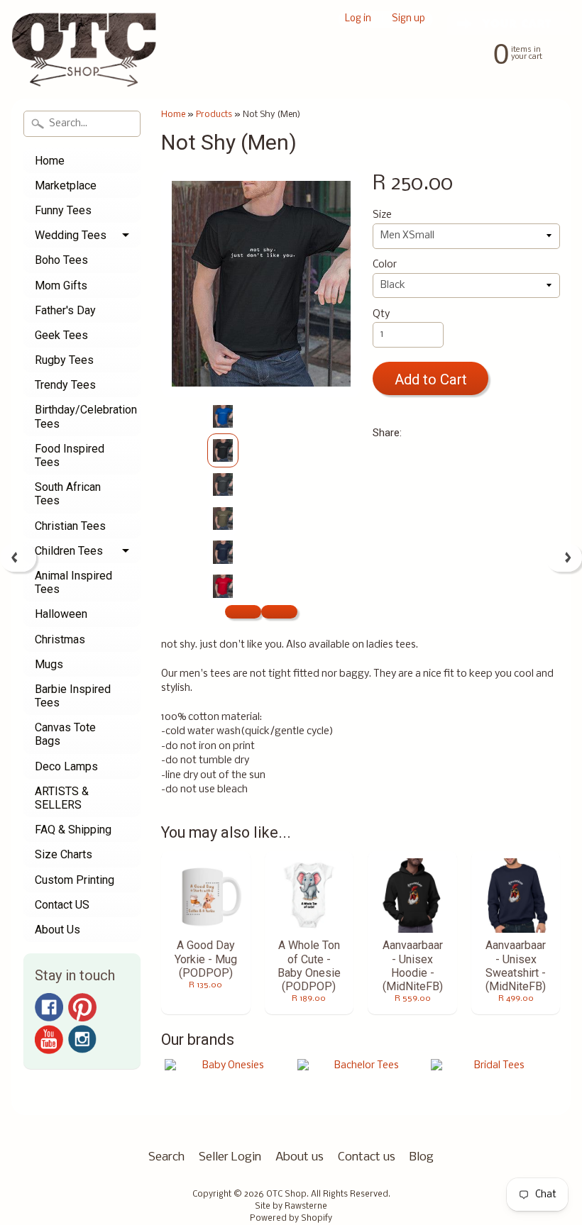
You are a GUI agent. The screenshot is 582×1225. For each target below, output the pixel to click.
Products (214, 114)
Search (166, 1157)
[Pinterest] (82, 1007)
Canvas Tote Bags (65, 734)
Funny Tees (63, 210)
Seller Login (230, 1157)
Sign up (408, 19)
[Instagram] (82, 1039)
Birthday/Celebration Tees (86, 416)
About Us (57, 929)
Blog (422, 1157)
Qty (381, 314)
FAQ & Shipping (73, 829)
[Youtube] (49, 1039)
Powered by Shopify (291, 1218)
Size (382, 215)
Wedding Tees (70, 235)
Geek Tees (61, 335)
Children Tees (69, 551)
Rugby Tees (64, 360)
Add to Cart (431, 379)
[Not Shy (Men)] (222, 416)
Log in (358, 19)
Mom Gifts (61, 285)
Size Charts (63, 854)
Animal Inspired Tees (73, 582)
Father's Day (65, 310)
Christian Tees (70, 526)
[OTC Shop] (84, 67)
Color (385, 265)
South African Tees (68, 493)
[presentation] (18, 557)
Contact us (366, 1157)
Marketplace (66, 185)
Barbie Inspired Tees (73, 695)
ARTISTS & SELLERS (62, 798)
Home (50, 160)
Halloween (61, 614)
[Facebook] (49, 1007)
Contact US (62, 904)
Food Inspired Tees (69, 455)
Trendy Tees (65, 385)
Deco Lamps (66, 766)
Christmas (60, 639)
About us (299, 1157)
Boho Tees (61, 260)
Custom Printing (74, 880)
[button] (243, 612)
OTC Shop (286, 1194)
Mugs (49, 664)
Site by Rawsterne (291, 1206)
